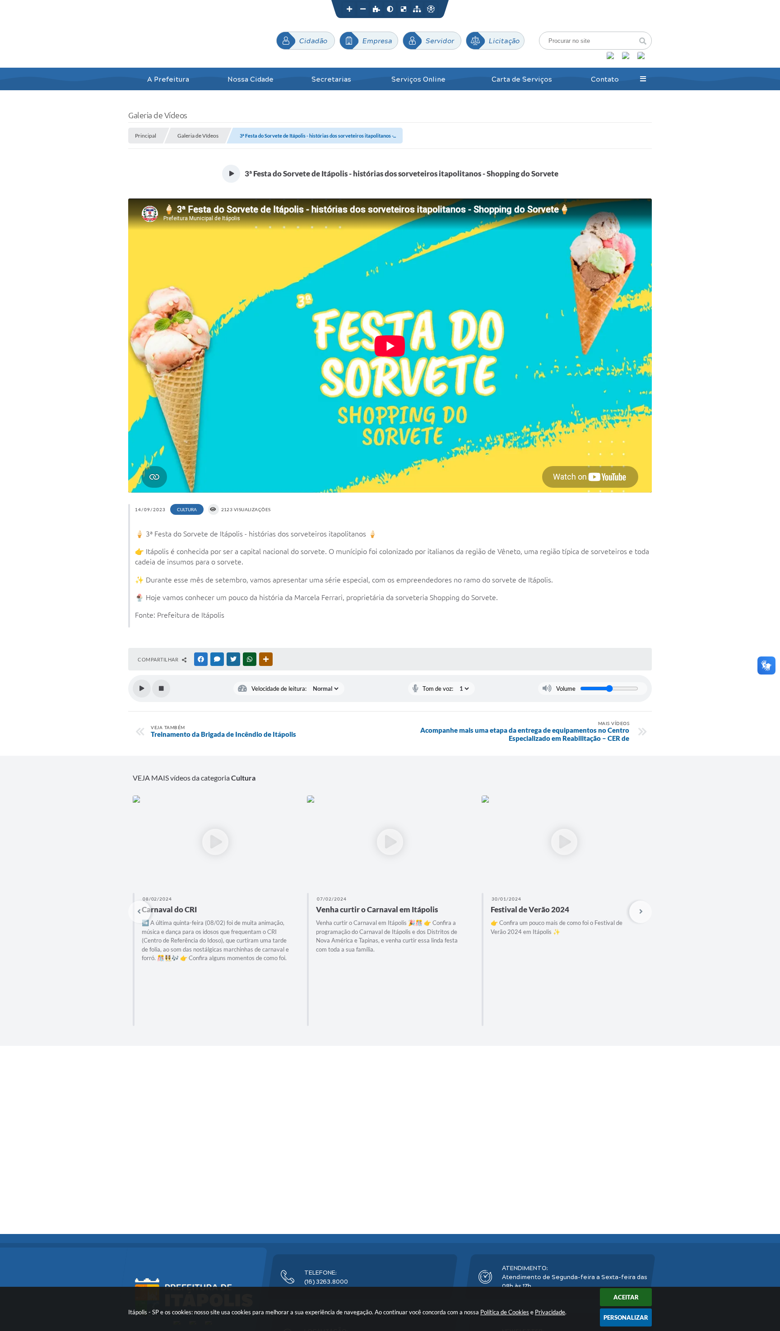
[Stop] (161, 688)
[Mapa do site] (417, 9)
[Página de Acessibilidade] (430, 9)
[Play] (142, 688)
